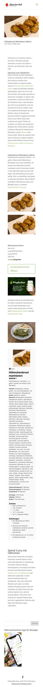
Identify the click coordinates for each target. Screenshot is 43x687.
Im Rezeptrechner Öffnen (19, 269)
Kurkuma (24, 132)
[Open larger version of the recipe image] (21, 358)
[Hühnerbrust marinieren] (21, 234)
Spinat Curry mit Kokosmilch (18, 573)
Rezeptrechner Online (20, 311)
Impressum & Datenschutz (22, 684)
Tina (9, 44)
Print (12, 369)
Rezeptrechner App (15, 314)
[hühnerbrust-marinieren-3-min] (21, 212)
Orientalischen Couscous (17, 187)
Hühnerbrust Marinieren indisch (17, 42)
